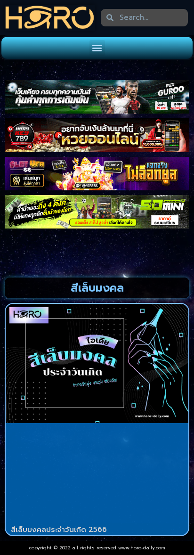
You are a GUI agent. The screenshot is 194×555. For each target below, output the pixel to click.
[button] (97, 48)
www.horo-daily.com (141, 547)
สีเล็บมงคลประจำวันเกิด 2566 (59, 529)
